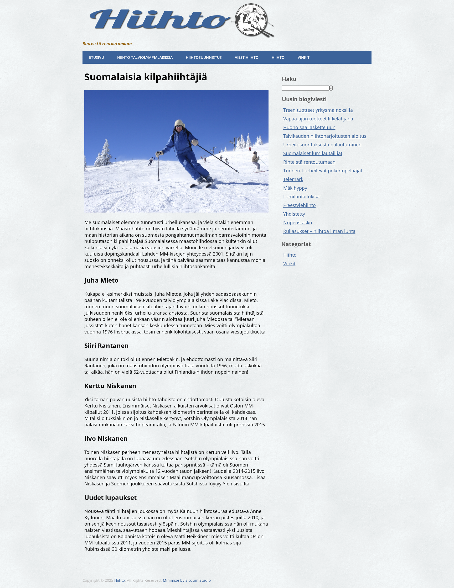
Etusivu (96, 57)
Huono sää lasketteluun (309, 127)
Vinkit (303, 57)
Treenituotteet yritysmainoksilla (318, 110)
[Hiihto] (179, 34)
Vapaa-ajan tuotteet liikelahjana (318, 118)
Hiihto (278, 57)
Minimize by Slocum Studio (187, 580)
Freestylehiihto (299, 205)
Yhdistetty (294, 214)
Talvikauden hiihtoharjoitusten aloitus (325, 136)
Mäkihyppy (295, 188)
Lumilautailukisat (302, 196)
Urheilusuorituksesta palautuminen (322, 144)
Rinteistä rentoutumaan (309, 162)
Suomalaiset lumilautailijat (312, 153)
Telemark (293, 179)
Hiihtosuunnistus (204, 57)
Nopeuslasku (297, 222)
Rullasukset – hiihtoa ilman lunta (319, 231)
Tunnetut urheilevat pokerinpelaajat (322, 170)
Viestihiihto (247, 57)
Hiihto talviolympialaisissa (145, 57)
